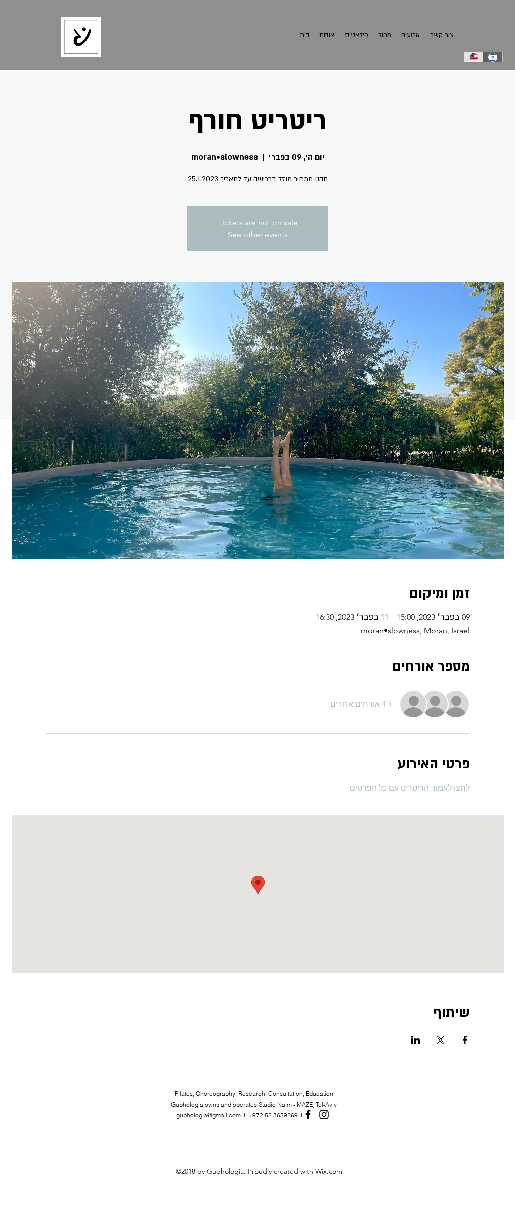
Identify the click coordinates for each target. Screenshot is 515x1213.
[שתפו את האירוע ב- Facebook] (465, 1040)
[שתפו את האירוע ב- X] (440, 1040)
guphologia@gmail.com (208, 1115)
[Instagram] (324, 1114)
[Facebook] (308, 1114)
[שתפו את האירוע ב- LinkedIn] (415, 1040)
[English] (473, 57)
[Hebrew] (493, 57)
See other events (258, 234)
